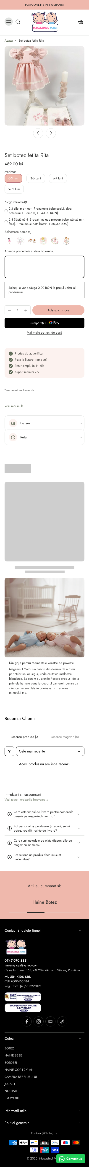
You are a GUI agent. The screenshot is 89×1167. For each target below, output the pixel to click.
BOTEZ (9, 1048)
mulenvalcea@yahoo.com (21, 965)
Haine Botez (44, 902)
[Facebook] (27, 1021)
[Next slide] (51, 133)
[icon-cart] (79, 21)
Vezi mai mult (14, 406)
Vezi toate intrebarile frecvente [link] (25, 799)
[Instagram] (39, 1021)
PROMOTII (11, 1098)
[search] (18, 21)
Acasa (9, 40)
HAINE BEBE (13, 1055)
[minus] (9, 310)
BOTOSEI (11, 1063)
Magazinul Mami (50, 1158)
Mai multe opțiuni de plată (44, 333)
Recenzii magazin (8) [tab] (64, 736)
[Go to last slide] (38, 133)
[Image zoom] (44, 86)
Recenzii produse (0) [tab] (24, 736)
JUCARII (10, 1084)
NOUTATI (11, 1091)
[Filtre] (9, 751)
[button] (58, 310)
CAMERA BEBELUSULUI (21, 1077)
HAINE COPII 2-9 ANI (19, 1070)
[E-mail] (50, 1021)
